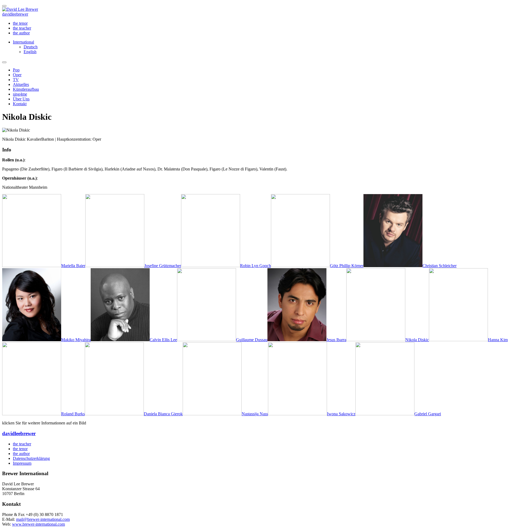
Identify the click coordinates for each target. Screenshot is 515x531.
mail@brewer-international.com (43, 519)
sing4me (20, 94)
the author (21, 33)
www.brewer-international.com (38, 524)
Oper (17, 74)
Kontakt (20, 103)
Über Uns (21, 99)
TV (16, 79)
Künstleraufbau (26, 89)
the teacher (22, 28)
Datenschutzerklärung (31, 458)
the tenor (20, 23)
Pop (16, 70)
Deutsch (31, 47)
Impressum (22, 463)
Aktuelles (21, 84)
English (30, 51)
